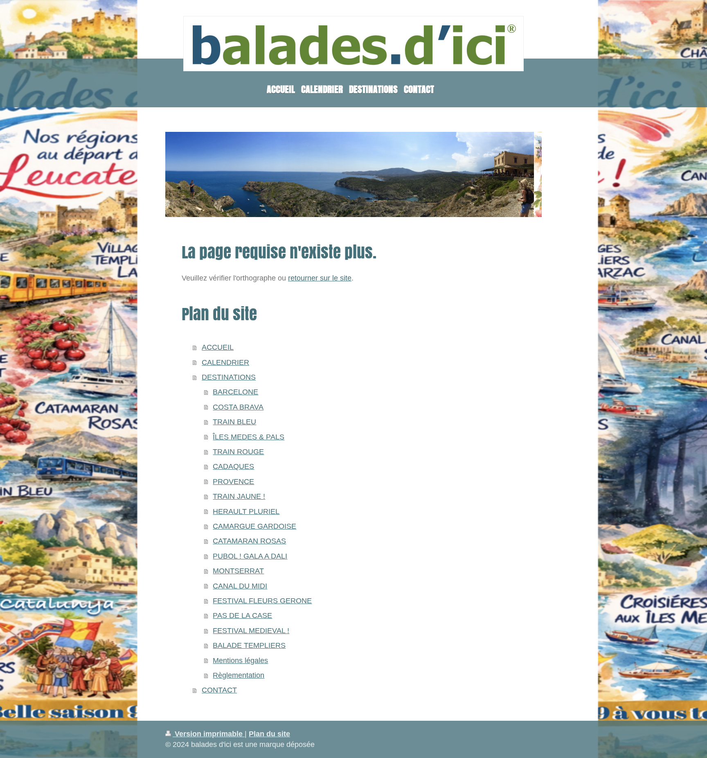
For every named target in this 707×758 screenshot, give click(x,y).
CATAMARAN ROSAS (249, 541)
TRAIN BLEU (234, 422)
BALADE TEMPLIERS (249, 645)
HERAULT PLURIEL (246, 511)
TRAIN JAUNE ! (239, 496)
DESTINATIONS (229, 377)
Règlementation (238, 675)
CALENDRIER (225, 362)
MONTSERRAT (238, 571)
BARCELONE (235, 392)
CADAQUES (233, 466)
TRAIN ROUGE (238, 452)
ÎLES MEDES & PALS (248, 437)
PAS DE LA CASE (242, 615)
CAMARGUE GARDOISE (254, 526)
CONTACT (219, 690)
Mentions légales (240, 660)
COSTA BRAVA (238, 407)
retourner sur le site (319, 278)
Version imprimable (209, 734)
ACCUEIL (218, 347)
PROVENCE (233, 481)
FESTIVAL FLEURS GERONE (262, 601)
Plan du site (269, 734)
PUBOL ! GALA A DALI (250, 556)
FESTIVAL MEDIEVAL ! (251, 631)
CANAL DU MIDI (240, 586)
